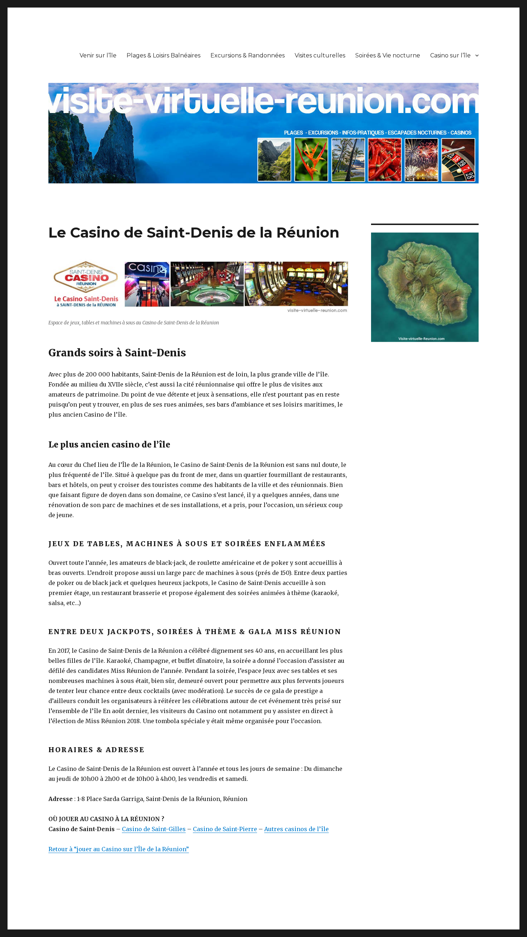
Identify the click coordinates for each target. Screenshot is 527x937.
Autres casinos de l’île (296, 829)
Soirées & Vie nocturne (387, 55)
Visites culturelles (320, 55)
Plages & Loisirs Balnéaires (163, 55)
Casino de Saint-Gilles (154, 829)
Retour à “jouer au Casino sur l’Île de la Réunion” (118, 849)
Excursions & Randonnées (247, 55)
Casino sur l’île (450, 55)
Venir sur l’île (98, 55)
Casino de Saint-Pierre (225, 829)
